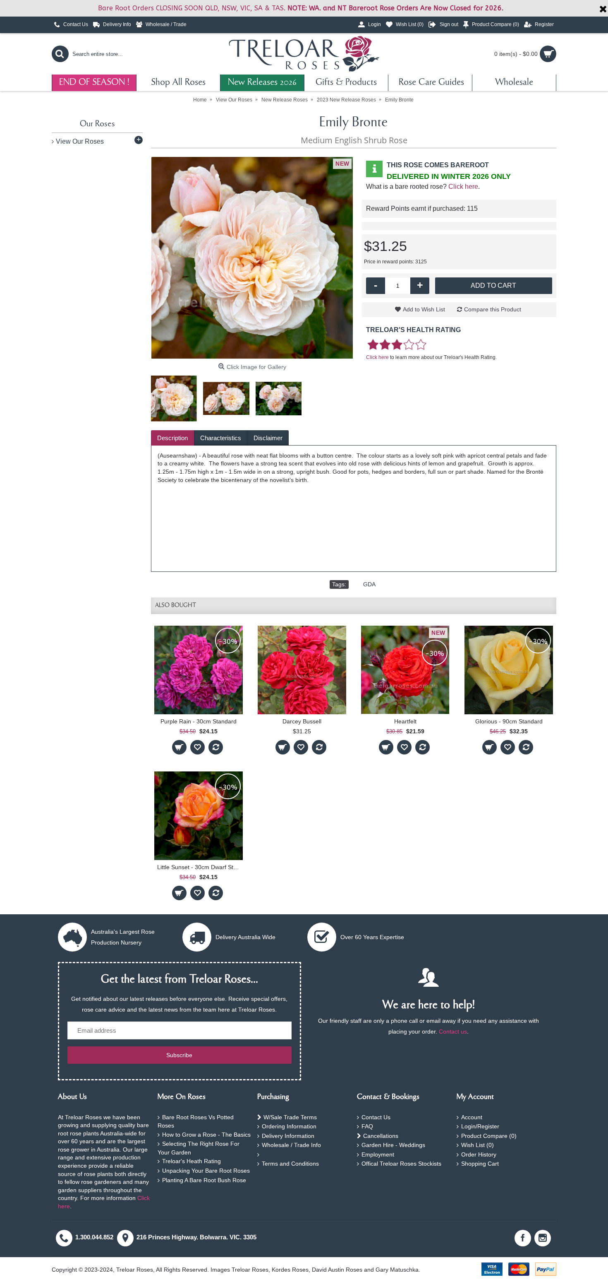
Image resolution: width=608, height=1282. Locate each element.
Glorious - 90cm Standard (509, 721)
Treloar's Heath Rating (191, 1161)
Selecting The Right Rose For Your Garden (198, 1148)
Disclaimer (268, 437)
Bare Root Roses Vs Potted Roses (196, 1121)
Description (172, 437)
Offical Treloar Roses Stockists (401, 1163)
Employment (377, 1154)
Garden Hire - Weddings (393, 1145)
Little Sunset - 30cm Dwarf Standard (200, 867)
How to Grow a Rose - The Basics (206, 1134)
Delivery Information (288, 1136)
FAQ (367, 1126)
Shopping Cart (480, 1163)
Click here (463, 186)
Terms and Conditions (290, 1163)
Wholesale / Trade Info (291, 1145)
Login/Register (480, 1126)
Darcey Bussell (301, 721)
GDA (369, 584)
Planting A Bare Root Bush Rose (204, 1180)
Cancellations (380, 1136)
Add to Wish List (424, 309)
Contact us (453, 1031)
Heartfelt (405, 721)
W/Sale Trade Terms (290, 1117)
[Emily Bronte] (252, 258)
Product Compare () (489, 1136)
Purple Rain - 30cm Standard (198, 721)
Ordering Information (289, 1126)
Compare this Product (492, 309)
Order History (478, 1154)
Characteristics (220, 437)
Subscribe (179, 1055)
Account (471, 1117)
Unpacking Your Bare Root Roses (206, 1170)
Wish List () (477, 1145)
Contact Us (375, 1117)
